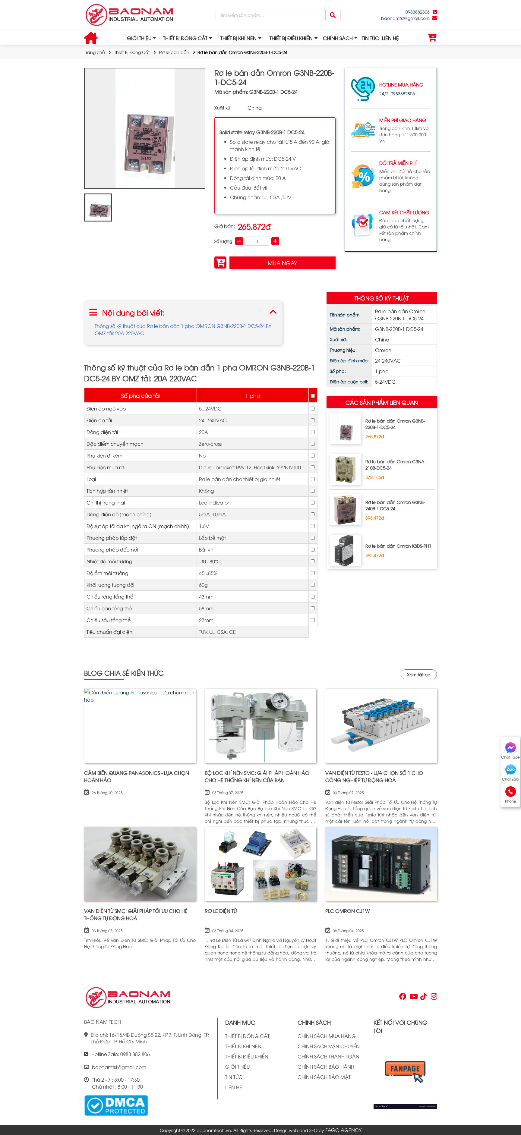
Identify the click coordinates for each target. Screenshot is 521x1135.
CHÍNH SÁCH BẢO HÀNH (326, 1066)
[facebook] (405, 1074)
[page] (402, 997)
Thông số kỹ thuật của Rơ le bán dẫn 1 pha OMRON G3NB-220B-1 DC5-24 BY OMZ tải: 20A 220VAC (183, 329)
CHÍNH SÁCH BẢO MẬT (324, 1077)
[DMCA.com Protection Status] (116, 1104)
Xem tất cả (419, 674)
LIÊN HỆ (390, 38)
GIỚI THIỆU (139, 38)
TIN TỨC (370, 38)
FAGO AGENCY (343, 1130)
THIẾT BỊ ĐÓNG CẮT (247, 1036)
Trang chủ (94, 52)
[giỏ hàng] (432, 38)
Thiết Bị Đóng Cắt (132, 52)
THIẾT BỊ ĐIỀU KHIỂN (246, 1056)
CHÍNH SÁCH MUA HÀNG (327, 1036)
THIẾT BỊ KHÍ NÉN (243, 1046)
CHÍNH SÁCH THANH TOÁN (328, 1056)
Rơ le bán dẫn (174, 52)
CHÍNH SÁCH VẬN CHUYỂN (329, 1046)
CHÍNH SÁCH (338, 38)
